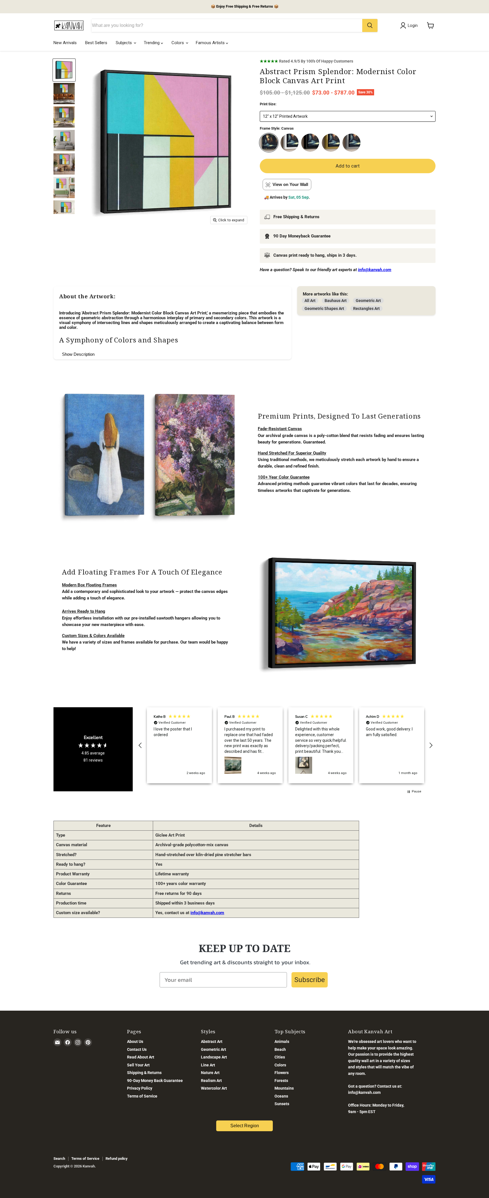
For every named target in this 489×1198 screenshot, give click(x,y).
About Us (135, 1041)
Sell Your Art (138, 1065)
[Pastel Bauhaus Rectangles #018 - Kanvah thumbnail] (64, 93)
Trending (152, 42)
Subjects (124, 42)
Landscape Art (214, 1057)
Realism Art (211, 1080)
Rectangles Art (366, 308)
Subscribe (309, 980)
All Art (310, 300)
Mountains (284, 1088)
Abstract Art (211, 1041)
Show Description (78, 354)
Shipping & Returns (144, 1072)
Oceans (281, 1096)
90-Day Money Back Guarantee (155, 1080)
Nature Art (210, 1072)
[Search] (370, 25)
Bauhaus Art (336, 300)
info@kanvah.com (207, 912)
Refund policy (117, 1158)
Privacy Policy (139, 1088)
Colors (178, 42)
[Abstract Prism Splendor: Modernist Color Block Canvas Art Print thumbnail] (64, 70)
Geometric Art (368, 300)
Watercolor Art (214, 1088)
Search (59, 1158)
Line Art (208, 1065)
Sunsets (281, 1103)
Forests (281, 1080)
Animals (281, 1041)
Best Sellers (96, 42)
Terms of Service (142, 1096)
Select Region (244, 1125)
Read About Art (140, 1057)
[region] (285, 745)
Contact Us (137, 1049)
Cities (279, 1057)
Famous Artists (211, 42)
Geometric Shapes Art (324, 308)
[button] (140, 745)
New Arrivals (65, 42)
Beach (280, 1049)
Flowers (281, 1072)
